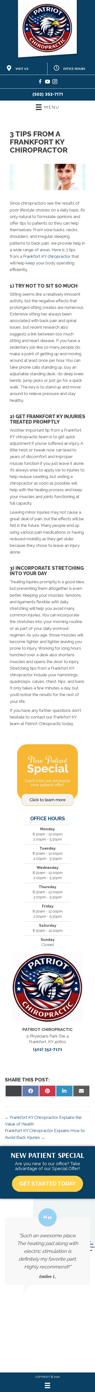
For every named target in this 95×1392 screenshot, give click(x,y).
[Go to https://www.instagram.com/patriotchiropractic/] (54, 82)
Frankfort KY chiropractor (47, 256)
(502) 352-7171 (47, 94)
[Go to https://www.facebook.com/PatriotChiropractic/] (40, 82)
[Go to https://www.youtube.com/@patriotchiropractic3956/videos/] (47, 82)
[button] (47, 1184)
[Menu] (47, 1385)
